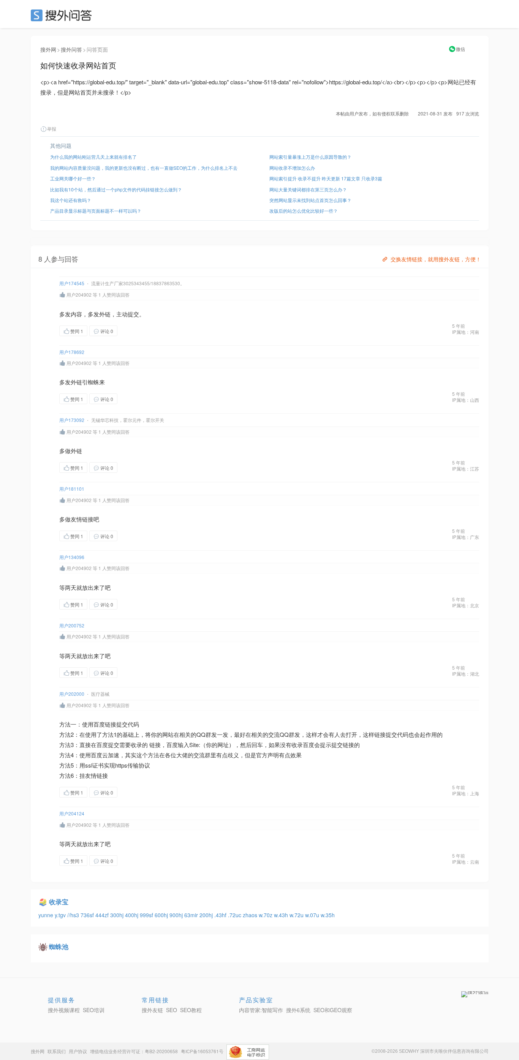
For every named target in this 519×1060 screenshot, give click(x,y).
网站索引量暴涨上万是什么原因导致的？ (310, 156)
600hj (162, 915)
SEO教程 (191, 1010)
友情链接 (82, 519)
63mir (191, 915)
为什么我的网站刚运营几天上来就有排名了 (93, 156)
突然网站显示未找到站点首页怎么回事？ (310, 200)
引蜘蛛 (90, 382)
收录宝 (58, 901)
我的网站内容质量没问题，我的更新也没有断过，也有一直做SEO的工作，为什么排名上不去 (143, 167)
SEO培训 (93, 1010)
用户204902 (79, 294)
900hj (176, 915)
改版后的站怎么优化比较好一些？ (303, 210)
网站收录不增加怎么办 (292, 167)
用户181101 (71, 488)
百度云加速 (105, 755)
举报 (51, 128)
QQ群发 (206, 734)
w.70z (266, 915)
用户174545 (71, 283)
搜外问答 (71, 49)
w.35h (328, 915)
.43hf (221, 915)
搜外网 (48, 49)
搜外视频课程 (64, 1010)
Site (194, 745)
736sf (88, 915)
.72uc (235, 915)
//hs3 (74, 915)
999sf (147, 915)
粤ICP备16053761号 (202, 1051)
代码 (133, 724)
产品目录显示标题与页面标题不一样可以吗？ (95, 210)
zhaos (251, 915)
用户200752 (71, 625)
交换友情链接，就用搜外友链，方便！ (436, 259)
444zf (102, 915)
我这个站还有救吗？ (70, 200)
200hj (206, 915)
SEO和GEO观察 (332, 1010)
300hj (117, 915)
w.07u (313, 915)
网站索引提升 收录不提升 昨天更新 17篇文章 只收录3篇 (325, 178)
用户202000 (71, 693)
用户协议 (78, 1051)
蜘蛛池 (58, 946)
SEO (63, 15)
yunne (46, 915)
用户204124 (71, 813)
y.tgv (61, 915)
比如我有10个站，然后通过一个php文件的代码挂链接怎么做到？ (116, 189)
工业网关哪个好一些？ (73, 178)
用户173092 (71, 420)
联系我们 (56, 1051)
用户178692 (71, 352)
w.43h (282, 915)
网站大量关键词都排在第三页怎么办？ (308, 189)
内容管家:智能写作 (261, 1010)
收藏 (132, 330)
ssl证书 (94, 765)
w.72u (297, 915)
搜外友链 (152, 1010)
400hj (132, 915)
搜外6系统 (298, 1010)
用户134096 (71, 557)
